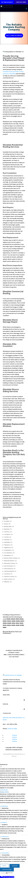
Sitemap (6, 754)
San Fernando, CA (9, 566)
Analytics (4, 822)
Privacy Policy (13, 754)
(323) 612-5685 (12, 729)
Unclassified (5, 853)
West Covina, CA (9, 579)
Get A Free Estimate (14, 660)
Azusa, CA (7, 524)
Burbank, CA (8, 529)
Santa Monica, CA (9, 569)
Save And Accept (6, 869)
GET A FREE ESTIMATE (14, 35)
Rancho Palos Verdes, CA (12, 558)
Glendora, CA (8, 545)
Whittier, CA (8, 582)
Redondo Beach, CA (10, 561)
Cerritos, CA (8, 532)
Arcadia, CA (8, 521)
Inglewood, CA (8, 547)
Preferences (5, 837)
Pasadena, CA (8, 555)
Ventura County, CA (10, 576)
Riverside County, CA (10, 563)
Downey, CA (8, 540)
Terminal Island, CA (10, 571)
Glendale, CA (8, 542)
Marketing (4, 806)
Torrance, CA (8, 574)
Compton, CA (8, 534)
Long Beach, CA (9, 550)
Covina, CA (7, 537)
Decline (4, 866)
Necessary (4, 790)
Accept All (14, 866)
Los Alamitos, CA (9, 553)
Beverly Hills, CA (9, 526)
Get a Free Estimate (14, 140)
